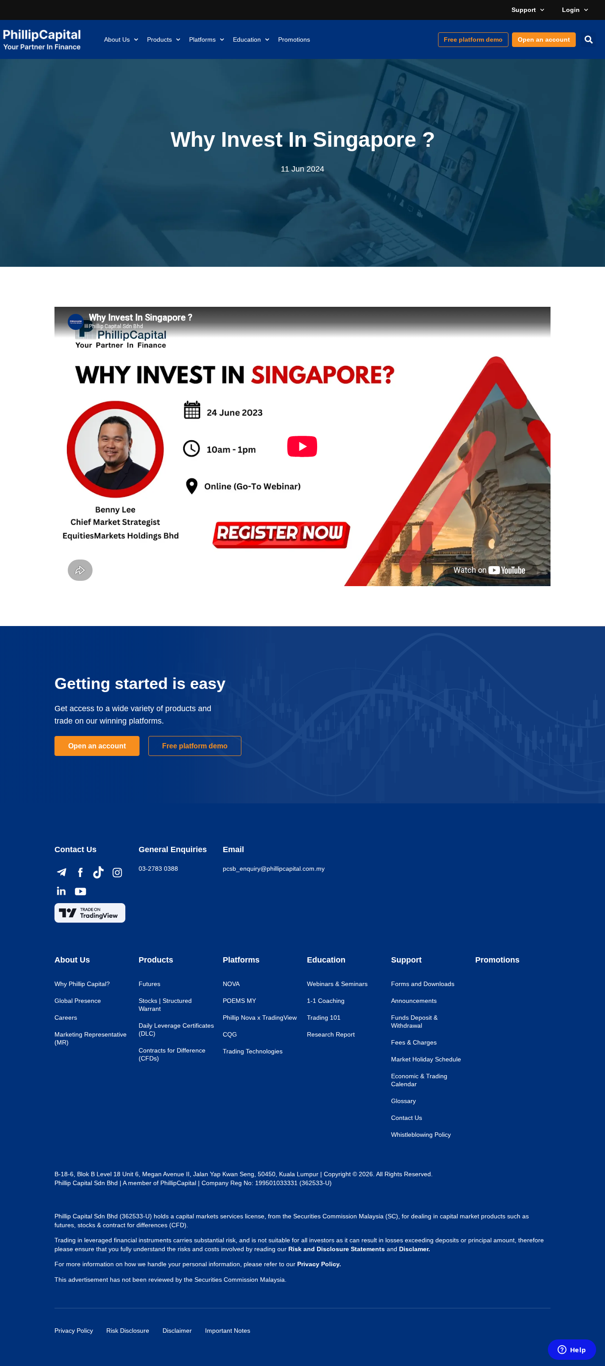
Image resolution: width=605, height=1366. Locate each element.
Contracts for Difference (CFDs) (172, 1054)
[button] (588, 39)
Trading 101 (324, 1017)
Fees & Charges (414, 1042)
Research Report (331, 1034)
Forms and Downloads (422, 983)
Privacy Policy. (319, 1264)
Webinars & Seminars (337, 983)
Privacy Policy (73, 1330)
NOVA (231, 983)
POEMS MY (239, 1000)
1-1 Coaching (326, 1000)
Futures (149, 983)
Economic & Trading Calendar (419, 1080)
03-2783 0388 (158, 868)
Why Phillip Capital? (82, 983)
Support (524, 9)
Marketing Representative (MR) (90, 1038)
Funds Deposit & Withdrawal (414, 1021)
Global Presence (77, 1000)
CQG (230, 1034)
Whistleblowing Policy (421, 1134)
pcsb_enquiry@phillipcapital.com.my (274, 868)
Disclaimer (177, 1330)
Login (571, 9)
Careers (65, 1017)
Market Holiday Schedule (426, 1059)
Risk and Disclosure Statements (336, 1248)
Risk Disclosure (127, 1330)
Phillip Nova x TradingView (260, 1017)
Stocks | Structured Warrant (165, 1004)
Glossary (403, 1100)
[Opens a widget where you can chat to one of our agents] (571, 1350)
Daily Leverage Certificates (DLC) (176, 1029)
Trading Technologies (253, 1051)
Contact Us (406, 1117)
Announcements (414, 1000)
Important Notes (227, 1330)
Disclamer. (414, 1248)
